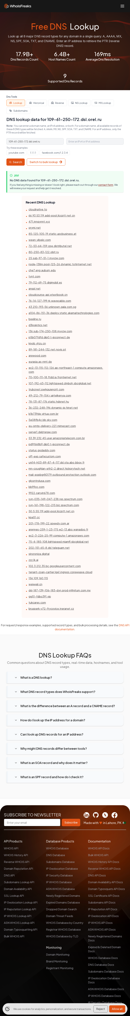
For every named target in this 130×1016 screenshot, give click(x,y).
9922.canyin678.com (42, 493)
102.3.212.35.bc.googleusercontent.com (55, 566)
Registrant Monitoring (59, 968)
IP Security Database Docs (105, 1002)
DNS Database (55, 855)
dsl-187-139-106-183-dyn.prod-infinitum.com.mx (60, 590)
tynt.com (34, 276)
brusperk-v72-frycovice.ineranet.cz (51, 608)
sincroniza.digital (39, 554)
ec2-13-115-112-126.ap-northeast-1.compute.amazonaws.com (66, 370)
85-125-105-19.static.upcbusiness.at (52, 233)
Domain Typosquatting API (20, 929)
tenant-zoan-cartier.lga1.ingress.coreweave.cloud (60, 572)
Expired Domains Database (63, 902)
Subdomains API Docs (101, 902)
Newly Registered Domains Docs (105, 938)
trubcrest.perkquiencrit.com (46, 389)
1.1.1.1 (33, 152)
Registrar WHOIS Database (63, 929)
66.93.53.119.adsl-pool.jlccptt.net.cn (52, 215)
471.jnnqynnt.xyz (39, 221)
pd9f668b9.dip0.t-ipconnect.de (49, 444)
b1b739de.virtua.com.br (43, 413)
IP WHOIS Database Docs (104, 996)
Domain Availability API (18, 889)
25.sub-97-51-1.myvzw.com (46, 258)
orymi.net (35, 227)
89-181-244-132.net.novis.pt (47, 349)
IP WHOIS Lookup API (17, 916)
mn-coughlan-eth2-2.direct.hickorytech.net (57, 468)
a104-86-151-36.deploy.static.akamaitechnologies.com (64, 313)
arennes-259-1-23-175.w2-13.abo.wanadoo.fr (58, 529)
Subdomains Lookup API (19, 882)
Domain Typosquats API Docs (106, 889)
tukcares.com (37, 602)
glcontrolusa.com (39, 480)
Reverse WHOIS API (16, 862)
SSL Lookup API (14, 895)
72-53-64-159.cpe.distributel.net (50, 246)
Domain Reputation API (18, 868)
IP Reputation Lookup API (20, 909)
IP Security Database (59, 875)
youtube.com (16, 152)
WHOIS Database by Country (64, 922)
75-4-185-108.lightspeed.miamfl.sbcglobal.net (59, 541)
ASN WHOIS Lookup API (19, 922)
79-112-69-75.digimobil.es (45, 282)
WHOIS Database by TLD (62, 936)
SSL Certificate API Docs (103, 895)
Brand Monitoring (57, 961)
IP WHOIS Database (59, 882)
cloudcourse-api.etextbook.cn (48, 294)
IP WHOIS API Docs (100, 922)
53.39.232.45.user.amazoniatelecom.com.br (57, 438)
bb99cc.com (36, 487)
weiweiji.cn (35, 584)
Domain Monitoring (57, 954)
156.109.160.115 (38, 578)
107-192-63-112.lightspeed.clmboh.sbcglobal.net (60, 383)
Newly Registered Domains (63, 895)
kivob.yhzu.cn (37, 343)
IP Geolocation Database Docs (104, 980)
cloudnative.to (38, 209)
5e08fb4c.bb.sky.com (43, 420)
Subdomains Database (60, 862)
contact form (105, 184)
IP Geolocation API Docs (103, 916)
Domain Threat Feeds (59, 916)
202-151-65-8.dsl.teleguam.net (49, 547)
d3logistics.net (38, 325)
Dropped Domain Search (61, 909)
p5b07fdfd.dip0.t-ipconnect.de (49, 337)
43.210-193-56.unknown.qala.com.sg (52, 307)
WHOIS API (11, 848)
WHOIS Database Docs (103, 958)
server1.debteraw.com (43, 432)
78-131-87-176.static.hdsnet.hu (49, 401)
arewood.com (37, 355)
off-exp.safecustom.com (45, 456)
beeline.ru (35, 319)
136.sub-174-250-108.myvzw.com (50, 331)
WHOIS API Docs (99, 848)
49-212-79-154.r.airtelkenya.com (50, 395)
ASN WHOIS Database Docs (106, 989)
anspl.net (34, 288)
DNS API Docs (97, 875)
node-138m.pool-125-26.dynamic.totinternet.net (60, 264)
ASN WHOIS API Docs (102, 929)
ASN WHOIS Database (60, 889)
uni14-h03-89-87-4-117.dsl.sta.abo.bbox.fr (56, 462)
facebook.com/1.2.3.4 (55, 152)
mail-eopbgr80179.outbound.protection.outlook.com (62, 474)
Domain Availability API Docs (105, 882)
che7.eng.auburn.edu (42, 270)
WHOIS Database (57, 848)
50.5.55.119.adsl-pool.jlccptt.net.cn (51, 511)
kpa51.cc (34, 517)
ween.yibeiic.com (40, 240)
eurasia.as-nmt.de (40, 361)
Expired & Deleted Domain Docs (104, 949)
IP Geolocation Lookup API (20, 902)
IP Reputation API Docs (102, 909)
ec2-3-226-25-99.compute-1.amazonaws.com (59, 535)
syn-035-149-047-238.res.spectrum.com (55, 499)
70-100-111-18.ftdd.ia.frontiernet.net (53, 377)
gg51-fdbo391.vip (40, 596)
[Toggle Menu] (122, 6)
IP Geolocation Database (62, 868)
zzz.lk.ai (33, 560)
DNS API (9, 875)
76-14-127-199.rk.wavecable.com (50, 300)
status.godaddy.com (42, 450)
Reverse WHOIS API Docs (104, 868)
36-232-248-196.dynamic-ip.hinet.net (53, 407)
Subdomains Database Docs (106, 971)
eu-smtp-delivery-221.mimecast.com (52, 426)
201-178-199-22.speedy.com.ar (49, 523)
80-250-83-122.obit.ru (44, 252)
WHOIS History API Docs (103, 862)
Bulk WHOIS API (14, 936)
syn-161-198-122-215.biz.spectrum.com (54, 505)
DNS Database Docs (101, 964)
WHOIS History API (16, 855)
